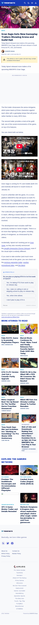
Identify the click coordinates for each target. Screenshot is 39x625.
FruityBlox (19, 603)
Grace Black (24, 355)
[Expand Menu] (32, 3)
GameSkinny (19, 593)
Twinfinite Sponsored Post (29, 449)
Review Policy (16, 553)
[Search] (25, 3)
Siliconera (19, 583)
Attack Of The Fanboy (19, 578)
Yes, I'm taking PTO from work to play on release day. (20, 284)
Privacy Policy (5, 556)
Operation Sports (19, 596)
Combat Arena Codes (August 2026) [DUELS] (26, 481)
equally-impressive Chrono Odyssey (17, 248)
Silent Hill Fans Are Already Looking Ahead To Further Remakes (28, 403)
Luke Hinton (5, 440)
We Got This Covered (19, 585)
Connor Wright (6, 410)
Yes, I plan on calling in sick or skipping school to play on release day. (20, 290)
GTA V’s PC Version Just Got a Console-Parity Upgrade (9, 375)
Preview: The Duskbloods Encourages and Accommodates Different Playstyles (8, 484)
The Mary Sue (19, 598)
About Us (4, 551)
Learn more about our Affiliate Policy (10, 317)
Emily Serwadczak (7, 344)
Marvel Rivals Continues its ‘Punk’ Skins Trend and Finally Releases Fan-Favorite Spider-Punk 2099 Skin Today (28, 345)
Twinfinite (19, 572)
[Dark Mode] (28, 3)
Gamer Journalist (19, 590)
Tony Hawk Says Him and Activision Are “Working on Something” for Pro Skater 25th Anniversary (10, 432)
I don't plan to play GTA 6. (15, 300)
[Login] (36, 3)
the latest (21, 265)
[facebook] (12, 543)
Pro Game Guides (19, 570)
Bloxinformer (19, 606)
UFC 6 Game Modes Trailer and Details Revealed (9, 509)
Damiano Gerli (5, 381)
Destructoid (19, 588)
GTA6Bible (19, 608)
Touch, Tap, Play (19, 601)
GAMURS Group (33, 613)
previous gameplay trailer (13, 262)
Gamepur (19, 575)
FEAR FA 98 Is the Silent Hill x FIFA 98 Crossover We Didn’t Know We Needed (28, 376)
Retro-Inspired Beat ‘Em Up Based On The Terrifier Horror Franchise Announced (10, 404)
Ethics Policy (5, 553)
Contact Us (15, 551)
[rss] (3, 543)
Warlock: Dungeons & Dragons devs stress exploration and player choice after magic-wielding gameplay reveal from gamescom (29, 514)
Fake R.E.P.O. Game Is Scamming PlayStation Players (10, 340)
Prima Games (19, 580)
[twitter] (8, 543)
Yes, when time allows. (14, 296)
